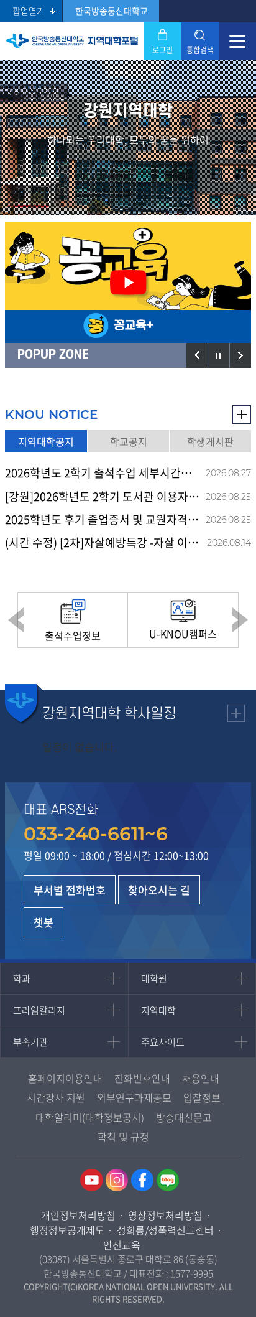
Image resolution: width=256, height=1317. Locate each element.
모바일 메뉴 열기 (237, 41)
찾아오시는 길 (159, 890)
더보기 (241, 414)
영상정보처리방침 (165, 1214)
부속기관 (30, 1042)
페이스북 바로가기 (142, 1180)
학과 (21, 978)
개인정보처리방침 (78, 1214)
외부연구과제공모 (134, 1097)
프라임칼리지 (39, 1010)
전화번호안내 (142, 1078)
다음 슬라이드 (240, 355)
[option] (128, 282)
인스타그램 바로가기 (117, 1180)
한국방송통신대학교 (111, 10)
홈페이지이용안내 (65, 1078)
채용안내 (200, 1078)
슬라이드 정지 (218, 355)
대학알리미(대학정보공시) (89, 1117)
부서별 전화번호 (70, 890)
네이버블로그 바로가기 (168, 1180)
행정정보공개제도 (67, 1229)
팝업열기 (28, 10)
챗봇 (43, 922)
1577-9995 (191, 1273)
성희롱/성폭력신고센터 (165, 1229)
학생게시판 (210, 441)
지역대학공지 (46, 441)
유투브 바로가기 (91, 1180)
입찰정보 (202, 1097)
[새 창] (128, 282)
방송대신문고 (184, 1117)
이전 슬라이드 (197, 355)
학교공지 (128, 441)
